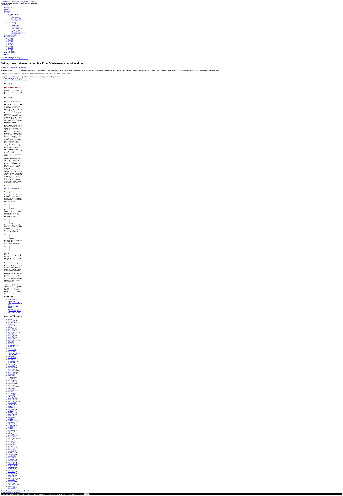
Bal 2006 (10, 46)
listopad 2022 (11, 330)
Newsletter (7, 9)
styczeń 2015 (11, 433)
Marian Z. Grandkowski (18, 32)
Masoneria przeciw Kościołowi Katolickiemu (14, 59)
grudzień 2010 (12, 473)
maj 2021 (10, 343)
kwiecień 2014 (12, 443)
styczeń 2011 (11, 472)
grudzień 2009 (12, 475)
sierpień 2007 (11, 486)
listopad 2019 (11, 369)
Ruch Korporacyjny (13, 14)
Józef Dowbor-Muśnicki (18, 24)
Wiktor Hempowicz (17, 28)
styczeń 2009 (11, 480)
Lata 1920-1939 (15, 17)
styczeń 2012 (11, 459)
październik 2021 (13, 340)
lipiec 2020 (11, 356)
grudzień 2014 (12, 435)
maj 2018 (10, 391)
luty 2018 (10, 396)
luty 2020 (10, 364)
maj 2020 (10, 359)
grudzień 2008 (12, 481)
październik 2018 (13, 387)
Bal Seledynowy (9, 36)
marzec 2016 (11, 422)
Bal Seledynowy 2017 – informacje (12, 57)
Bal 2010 (10, 38)
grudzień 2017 (12, 398)
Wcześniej (11, 51)
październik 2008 (13, 484)
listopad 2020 (11, 351)
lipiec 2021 (11, 342)
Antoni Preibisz (15, 30)
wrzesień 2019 (12, 372)
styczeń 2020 (11, 366)
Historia (10, 16)
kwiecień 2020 (12, 361)
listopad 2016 (11, 415)
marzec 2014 (11, 444)
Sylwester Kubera (16, 25)
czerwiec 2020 (12, 358)
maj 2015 (10, 427)
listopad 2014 (11, 436)
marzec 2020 (11, 362)
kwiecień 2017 (12, 407)
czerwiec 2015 (12, 425)
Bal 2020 (10, 40)
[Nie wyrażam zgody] (89, 494)
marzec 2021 (11, 346)
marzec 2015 (11, 430)
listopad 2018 (11, 385)
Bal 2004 (10, 49)
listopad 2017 (11, 399)
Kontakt (6, 54)
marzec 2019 (11, 380)
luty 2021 (10, 348)
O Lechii (6, 12)
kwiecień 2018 (12, 393)
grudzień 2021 (12, 337)
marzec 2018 (11, 395)
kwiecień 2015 (12, 428)
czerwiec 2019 (12, 377)
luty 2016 (10, 423)
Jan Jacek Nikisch (16, 33)
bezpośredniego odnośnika (53, 77)
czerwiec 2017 (12, 404)
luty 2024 (10, 324)
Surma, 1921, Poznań (14, 312)
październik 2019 (13, 370)
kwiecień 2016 (12, 420)
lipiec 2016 (11, 417)
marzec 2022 (11, 335)
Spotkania (7, 11)
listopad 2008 (11, 483)
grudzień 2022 (12, 329)
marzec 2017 (11, 409)
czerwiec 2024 (12, 322)
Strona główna (8, 7)
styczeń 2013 (11, 452)
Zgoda (86, 494)
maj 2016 (10, 419)
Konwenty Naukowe (10, 52)
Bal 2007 (10, 44)
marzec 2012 (11, 457)
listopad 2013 (11, 449)
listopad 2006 (11, 488)
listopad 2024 (11, 321)
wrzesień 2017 (12, 403)
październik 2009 (13, 478)
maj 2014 (10, 441)
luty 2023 (10, 326)
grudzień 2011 (12, 460)
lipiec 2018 (11, 388)
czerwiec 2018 (12, 390)
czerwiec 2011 (12, 467)
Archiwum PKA (12, 301)
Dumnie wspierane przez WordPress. (11, 492)
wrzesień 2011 (12, 465)
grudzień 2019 (12, 367)
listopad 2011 (11, 462)
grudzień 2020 (12, 350)
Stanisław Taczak (16, 27)
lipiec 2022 (11, 334)
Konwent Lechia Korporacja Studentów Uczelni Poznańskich (18, 1)
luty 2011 (10, 470)
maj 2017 (10, 406)
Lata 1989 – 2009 (16, 20)
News (26, 77)
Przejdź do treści (5, 4)
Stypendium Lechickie (10, 35)
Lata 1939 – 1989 (16, 19)
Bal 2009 (10, 41)
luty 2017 (10, 411)
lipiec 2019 (11, 375)
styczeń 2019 (11, 382)
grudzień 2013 (12, 448)
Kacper (24, 67)
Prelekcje (31, 77)
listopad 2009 (11, 476)
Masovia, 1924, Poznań (14, 309)
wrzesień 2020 (12, 354)
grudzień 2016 (12, 414)
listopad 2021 (11, 338)
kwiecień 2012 (12, 456)
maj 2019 (10, 379)
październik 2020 (13, 353)
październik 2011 (13, 464)
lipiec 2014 (11, 440)
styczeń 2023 (11, 327)
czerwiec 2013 (12, 451)
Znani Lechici (12, 22)
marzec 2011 (11, 468)
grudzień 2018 (12, 383)
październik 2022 (13, 332)
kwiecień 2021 (12, 345)
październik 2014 (13, 438)
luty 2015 (10, 431)
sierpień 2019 (11, 374)
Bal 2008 (10, 43)
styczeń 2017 (11, 412)
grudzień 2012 (12, 454)
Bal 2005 (10, 48)
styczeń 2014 (11, 446)
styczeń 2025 (11, 319)
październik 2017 (13, 401)
